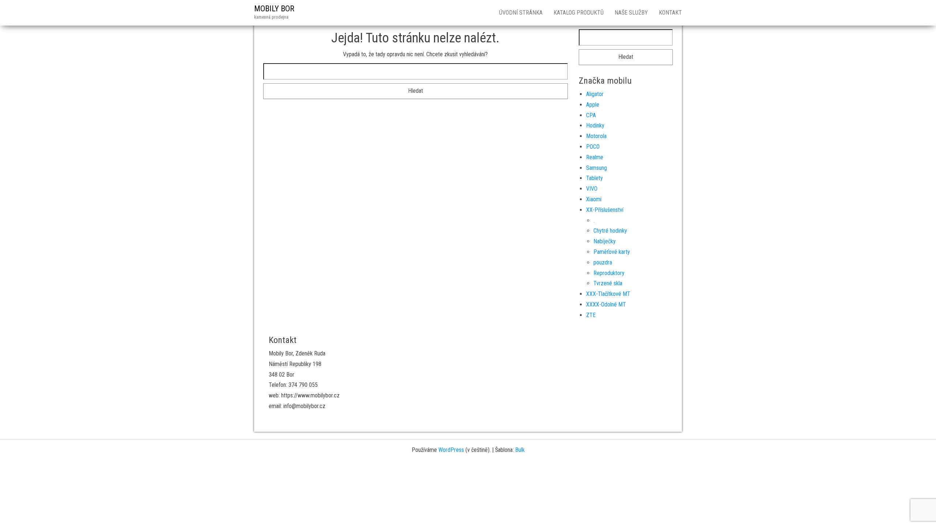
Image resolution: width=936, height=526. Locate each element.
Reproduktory (608, 273)
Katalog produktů (579, 12)
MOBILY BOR (274, 8)
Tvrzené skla (607, 283)
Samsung (596, 167)
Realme (594, 157)
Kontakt (670, 12)
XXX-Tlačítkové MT (608, 293)
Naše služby (631, 12)
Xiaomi (593, 199)
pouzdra (602, 262)
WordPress (451, 449)
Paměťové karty (611, 251)
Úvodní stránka (521, 12)
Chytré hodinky (610, 230)
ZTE (591, 315)
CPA (591, 115)
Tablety (594, 178)
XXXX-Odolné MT (606, 304)
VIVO (591, 188)
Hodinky (595, 125)
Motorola (596, 136)
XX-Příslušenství (604, 209)
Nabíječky (604, 241)
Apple (592, 104)
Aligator (595, 94)
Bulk (520, 449)
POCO (593, 146)
